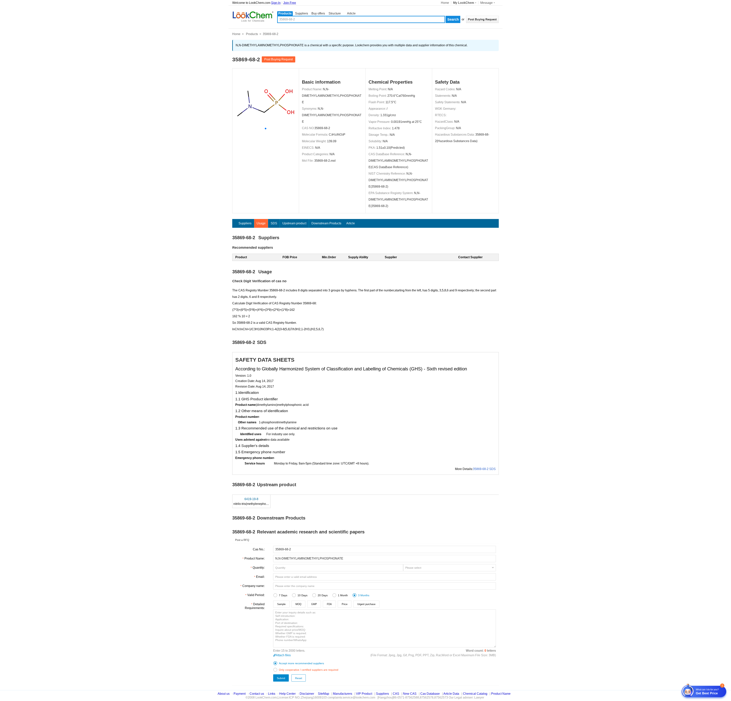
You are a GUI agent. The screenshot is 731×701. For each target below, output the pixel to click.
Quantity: (259, 567)
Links (271, 693)
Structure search (335, 14)
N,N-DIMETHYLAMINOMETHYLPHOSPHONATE (332, 96)
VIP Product (364, 693)
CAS (396, 693)
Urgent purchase (366, 604)
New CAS (410, 693)
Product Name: (254, 558)
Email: (260, 576)
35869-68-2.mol (325, 160)
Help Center (287, 693)
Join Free (289, 2)
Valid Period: (256, 595)
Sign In (276, 2)
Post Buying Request (278, 59)
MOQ (298, 604)
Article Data (451, 693)
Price (344, 604)
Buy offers (318, 13)
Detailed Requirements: (255, 606)
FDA (329, 604)
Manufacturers (342, 693)
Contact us (257, 693)
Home (445, 2)
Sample (281, 604)
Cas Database (430, 693)
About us (224, 693)
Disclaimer (307, 693)
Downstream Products (326, 223)
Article (351, 13)
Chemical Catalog (475, 693)
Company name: (253, 585)
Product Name (501, 693)
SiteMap (323, 693)
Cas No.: (259, 549)
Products (285, 13)
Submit (281, 678)
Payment (240, 693)
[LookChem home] (252, 16)
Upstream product (294, 223)
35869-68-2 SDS (484, 469)
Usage (261, 223)
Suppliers (301, 13)
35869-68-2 (322, 128)
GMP (314, 604)
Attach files (283, 655)
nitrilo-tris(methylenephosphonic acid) (259, 501)
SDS (274, 223)
